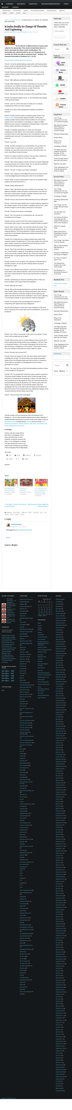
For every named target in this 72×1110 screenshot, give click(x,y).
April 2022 (58, 721)
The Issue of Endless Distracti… (11, 620)
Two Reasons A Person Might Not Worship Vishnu (37, 505)
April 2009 (58, 1086)
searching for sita (24, 918)
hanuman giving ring (25, 723)
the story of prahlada (25, 966)
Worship (9, 4)
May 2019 (58, 804)
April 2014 (58, 947)
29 (20, 873)
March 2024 (59, 667)
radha (21, 857)
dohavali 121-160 (24, 654)
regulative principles (25, 901)
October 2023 (59, 679)
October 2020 (59, 764)
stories (18, 13)
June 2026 (58, 604)
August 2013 (59, 966)
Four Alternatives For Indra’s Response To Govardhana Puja (41, 490)
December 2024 (60, 646)
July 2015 (58, 912)
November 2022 (60, 705)
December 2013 (60, 956)
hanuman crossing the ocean (27, 708)
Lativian (13, 649)
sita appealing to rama (25, 927)
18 (39, 611)
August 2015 (59, 909)
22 (49, 611)
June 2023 (58, 688)
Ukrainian (10, 660)
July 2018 (58, 827)
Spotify (62, 85)
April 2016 (58, 891)
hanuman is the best (25, 725)
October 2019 (59, 792)
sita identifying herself (25, 933)
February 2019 (59, 811)
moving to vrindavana (25, 825)
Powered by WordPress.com (8, 1098)
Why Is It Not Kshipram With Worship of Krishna (61, 247)
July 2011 (58, 1025)
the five (21, 956)
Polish (8, 653)
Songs (66, 4)
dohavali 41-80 (23, 659)
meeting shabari (24, 815)
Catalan (4, 637)
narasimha (22, 830)
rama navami (23, 864)
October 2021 (59, 735)
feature (21, 680)
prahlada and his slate (25, 839)
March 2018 (59, 837)
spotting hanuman (24, 940)
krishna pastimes (51, 10)
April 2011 (58, 1032)
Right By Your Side (60, 164)
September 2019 (60, 794)
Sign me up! (59, 36)
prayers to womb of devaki (26, 846)
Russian (4, 657)
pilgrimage (22, 837)
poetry (22, 514)
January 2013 (59, 982)
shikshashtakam (24, 920)
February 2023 (59, 698)
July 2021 (58, 743)
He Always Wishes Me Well (61, 200)
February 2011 (59, 1036)
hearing (21, 749)
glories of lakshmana (25, 694)
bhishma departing (24, 606)
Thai (3, 660)
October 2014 (59, 933)
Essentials (33, 4)
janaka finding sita (24, 763)
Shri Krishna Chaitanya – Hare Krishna (44, 689)
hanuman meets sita (25, 727)
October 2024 (59, 651)
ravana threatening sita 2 (26, 892)
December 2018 (60, 815)
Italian (14, 648)
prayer (21, 844)
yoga (24, 13)
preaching (22, 850)
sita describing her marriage (27, 929)
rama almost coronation (26, 862)
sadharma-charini (24, 913)
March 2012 (59, 1006)
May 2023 (58, 691)
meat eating (23, 811)
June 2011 (58, 1027)
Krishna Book (58, 137)
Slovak (12, 657)
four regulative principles (37, 10)
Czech (3, 641)
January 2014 (59, 954)
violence (22, 982)
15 (49, 608)
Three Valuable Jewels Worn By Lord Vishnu (61, 159)
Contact (15, 7)
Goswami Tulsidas (42, 647)
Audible (62, 99)
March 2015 (59, 921)
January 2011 (59, 1039)
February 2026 (59, 613)
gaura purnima (23, 689)
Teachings (21, 4)
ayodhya (22, 878)
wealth (21, 989)
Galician (8, 644)
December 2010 (60, 1041)
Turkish (6, 660)
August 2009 (59, 1079)
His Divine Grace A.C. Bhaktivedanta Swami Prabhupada (43, 643)
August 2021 (59, 740)
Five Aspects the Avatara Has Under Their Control (60, 265)
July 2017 (58, 855)
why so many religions (25, 991)
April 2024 (58, 665)
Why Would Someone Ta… (10, 599)
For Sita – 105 (8, 678)
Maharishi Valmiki (42, 652)
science (12, 13)
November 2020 (60, 761)
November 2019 (60, 790)
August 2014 (59, 938)
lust (21, 801)
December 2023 (60, 674)
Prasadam (40, 659)
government (23, 704)
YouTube (61, 93)
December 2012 (60, 985)
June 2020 (58, 773)
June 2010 (58, 1055)
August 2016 (59, 881)
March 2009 (59, 1088)
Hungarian (4, 648)
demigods (36, 512)
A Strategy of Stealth (60, 146)
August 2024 (59, 656)
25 (39, 613)
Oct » (45, 615)
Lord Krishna (41, 634)
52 (20, 875)
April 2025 (58, 637)
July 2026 (58, 601)
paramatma (22, 832)
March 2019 (59, 808)
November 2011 (60, 1015)
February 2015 (59, 924)
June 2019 (58, 801)
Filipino (8, 642)
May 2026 (58, 606)
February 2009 (59, 1090)
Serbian (8, 657)
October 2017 (59, 848)
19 (41, 611)
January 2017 (59, 869)
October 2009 (59, 1074)
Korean (8, 649)
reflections (22, 899)
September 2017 (60, 851)
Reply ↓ (8, 537)
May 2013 (58, 973)
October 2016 (59, 877)
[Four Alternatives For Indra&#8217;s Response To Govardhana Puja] (41, 482)
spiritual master (23, 938)
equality (26, 10)
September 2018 (60, 822)
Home (7, 20)
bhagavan (22, 604)
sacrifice (22, 910)
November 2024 (60, 648)
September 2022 (60, 710)
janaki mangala (23, 765)
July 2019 (58, 799)
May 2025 (58, 634)
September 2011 (60, 1020)
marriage (22, 806)
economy (22, 666)
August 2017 (59, 853)
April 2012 (58, 1003)
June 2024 (58, 660)
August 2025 (59, 627)
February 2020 (59, 782)
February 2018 (59, 839)
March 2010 (59, 1062)
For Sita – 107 (8, 673)
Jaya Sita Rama (42, 697)
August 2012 (59, 994)
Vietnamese (5, 662)
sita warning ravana (24, 936)
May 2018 (58, 832)
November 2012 (60, 987)
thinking (22, 973)
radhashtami (23, 859)
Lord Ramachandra (42, 637)
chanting (29, 421)
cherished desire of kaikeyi (26, 618)
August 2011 (59, 1022)
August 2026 (59, 599)
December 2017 (60, 844)
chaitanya (22, 609)
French (3, 644)
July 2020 (58, 771)
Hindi (10, 646)
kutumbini (22, 788)
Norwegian (4, 653)
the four (22, 958)
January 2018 (59, 841)
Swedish (13, 658)
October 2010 (59, 1046)
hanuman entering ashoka (26, 716)
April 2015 (58, 919)
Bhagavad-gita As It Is (43, 677)
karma (21, 770)
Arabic (8, 635)
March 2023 (59, 695)
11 (39, 608)
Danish (7, 641)
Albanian (4, 635)
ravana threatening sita (25, 890)
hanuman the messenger (26, 745)
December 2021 (60, 731)
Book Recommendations (50, 4)
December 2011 (60, 1013)
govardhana (23, 701)
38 (20, 887)
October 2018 (59, 820)
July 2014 (58, 940)
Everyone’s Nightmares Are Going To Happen (61, 253)
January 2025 (59, 644)
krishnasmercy (12, 32)
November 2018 (60, 818)
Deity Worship (41, 668)
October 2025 (59, 623)
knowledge (22, 777)
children (22, 622)
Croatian (14, 639)
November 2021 (60, 733)
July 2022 (58, 714)
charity (21, 616)
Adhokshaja (10, 602)
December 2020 (60, 759)
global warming (23, 692)
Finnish (12, 642)
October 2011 (59, 1018)
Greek (3, 646)
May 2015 (58, 916)
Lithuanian (4, 651)
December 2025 (60, 618)
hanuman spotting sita (25, 740)
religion (4, 13)
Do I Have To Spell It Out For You (60, 259)
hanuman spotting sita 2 (26, 742)
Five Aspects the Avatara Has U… (11, 610)
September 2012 (60, 992)
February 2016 (59, 895)
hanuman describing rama (26, 712)
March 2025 (59, 639)
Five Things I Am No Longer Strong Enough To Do (61, 206)
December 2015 (60, 900)
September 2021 (60, 738)
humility (22, 758)
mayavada (22, 808)
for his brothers (23, 682)
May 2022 (58, 719)
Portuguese (4, 655)
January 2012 (59, 1011)
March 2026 (59, 611)
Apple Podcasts (61, 63)
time (21, 975)
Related (5, 7)
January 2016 (59, 898)
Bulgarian (12, 635)
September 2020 (60, 766)
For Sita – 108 (8, 671)
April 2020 (58, 778)
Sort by (56, 371)
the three (22, 968)
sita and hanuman (24, 925)
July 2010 (58, 1053)
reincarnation (23, 903)
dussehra (22, 664)
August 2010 (59, 1050)
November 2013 (60, 959)
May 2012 (58, 1001)
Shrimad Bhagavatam (43, 682)
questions (62, 10)
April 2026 (58, 609)
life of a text (23, 797)
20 (44, 611)
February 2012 (59, 1008)
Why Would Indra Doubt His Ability (10, 489)
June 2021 (58, 745)
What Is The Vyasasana (57, 142)
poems (17, 514)
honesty (22, 756)
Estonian (4, 642)
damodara (22, 634)
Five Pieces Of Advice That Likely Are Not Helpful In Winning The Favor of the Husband (61, 220)
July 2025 (58, 630)
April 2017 (58, 862)
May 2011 (58, 1029)
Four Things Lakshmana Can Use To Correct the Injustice (61, 120)
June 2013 (58, 971)
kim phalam (23, 772)
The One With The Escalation (59, 213)
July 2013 (58, 968)
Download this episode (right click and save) (18, 60)
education (22, 668)
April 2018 (58, 834)
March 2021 (59, 752)
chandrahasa (23, 611)
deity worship (23, 636)
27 (44, 613)
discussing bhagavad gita (26, 643)
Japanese (4, 649)
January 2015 (59, 926)
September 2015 (60, 907)
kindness (22, 775)
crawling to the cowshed (26, 629)
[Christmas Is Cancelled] (26, 482)
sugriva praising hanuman (26, 945)
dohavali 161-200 (24, 656)
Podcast (40, 630)
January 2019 (59, 813)
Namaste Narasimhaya (61, 134)
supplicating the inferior (25, 949)
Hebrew (7, 646)
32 (20, 885)
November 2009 (60, 1072)
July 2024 (58, 658)
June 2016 (58, 886)
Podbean (61, 80)
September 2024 (60, 653)
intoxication (22, 760)
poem (11, 514)
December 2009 (60, 1069)
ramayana (22, 867)
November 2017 (60, 846)
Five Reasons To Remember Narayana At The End (60, 272)
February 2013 (59, 980)
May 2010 (58, 1058)
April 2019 (58, 806)
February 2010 (59, 1065)
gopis (21, 699)
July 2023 (58, 686)
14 (47, 608)
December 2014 (60, 928)
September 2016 (60, 879)
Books (39, 623)
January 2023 (59, 700)
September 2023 (60, 681)
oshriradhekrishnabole (25, 530)
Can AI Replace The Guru (11, 615)
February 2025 (59, 641)
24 (20, 871)
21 (47, 611)
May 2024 (58, 663)
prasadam (22, 841)
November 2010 (60, 1043)
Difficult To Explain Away (60, 227)
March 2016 (59, 893)
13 (44, 608)
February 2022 (59, 726)
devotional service (10, 421)
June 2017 (58, 858)
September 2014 (60, 935)
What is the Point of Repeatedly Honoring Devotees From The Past (60, 234)
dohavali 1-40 (23, 652)
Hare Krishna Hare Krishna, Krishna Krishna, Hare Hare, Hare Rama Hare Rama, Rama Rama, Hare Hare (26, 423)
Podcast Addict (62, 106)
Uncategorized (23, 977)
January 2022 (59, 728)
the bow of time (24, 954)
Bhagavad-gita (9, 118)
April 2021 (58, 750)
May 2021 (58, 747)
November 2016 (60, 874)
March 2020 (59, 780)
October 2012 (59, 989)
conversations (17, 10)
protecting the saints (25, 852)
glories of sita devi (24, 696)
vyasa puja (22, 987)
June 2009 (58, 1083)
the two (21, 970)
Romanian (10, 655)
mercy (21, 820)
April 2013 (58, 975)
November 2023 (60, 677)
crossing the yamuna (25, 631)
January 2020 (59, 785)
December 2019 (60, 787)
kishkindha (22, 883)
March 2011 (59, 1034)
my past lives (23, 827)
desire (21, 638)
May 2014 (58, 945)
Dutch (10, 641)
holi (21, 751)
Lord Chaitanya (41, 639)
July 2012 (58, 996)
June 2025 (58, 632)
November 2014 (60, 931)
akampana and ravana (25, 599)
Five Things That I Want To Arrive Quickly (61, 241)
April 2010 (58, 1060)
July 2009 (58, 1081)
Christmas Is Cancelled (23, 489)
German (12, 644)
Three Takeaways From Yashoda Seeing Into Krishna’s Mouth (61, 169)
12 (41, 608)
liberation (22, 794)
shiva (21, 922)
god (41, 512)
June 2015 (58, 914)
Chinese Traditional (6, 639)
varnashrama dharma (25, 980)
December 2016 (60, 872)
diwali (21, 649)
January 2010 (59, 1067)
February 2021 (59, 754)
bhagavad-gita (6, 10)
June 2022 (58, 717)
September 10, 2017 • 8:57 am (19, 526)
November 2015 (60, 902)
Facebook (57, 354)
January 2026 (59, 616)
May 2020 (58, 775)
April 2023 (58, 693)
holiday (21, 753)
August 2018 (59, 825)
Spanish (9, 658)
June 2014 (58, 942)
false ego (22, 673)
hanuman (22, 706)
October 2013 (59, 961)
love (21, 799)
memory (22, 818)
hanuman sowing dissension (27, 736)
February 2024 (59, 670)
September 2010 (60, 1048)
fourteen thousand (24, 687)
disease (22, 647)
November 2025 (60, 620)
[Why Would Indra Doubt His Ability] (11, 482)
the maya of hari (24, 963)
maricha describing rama (26, 804)
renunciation (23, 908)
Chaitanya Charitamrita (43, 684)
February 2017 (59, 867)
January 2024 (59, 672)
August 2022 (59, 712)
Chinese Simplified (10, 637)
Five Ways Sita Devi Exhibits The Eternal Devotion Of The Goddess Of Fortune (60, 152)
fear (21, 678)
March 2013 (59, 978)
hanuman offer (23, 730)
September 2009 (60, 1076)
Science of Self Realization (44, 675)
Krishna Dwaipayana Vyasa (44, 649)
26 (41, 613)
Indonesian (10, 648)
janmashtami (23, 768)
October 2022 (59, 707)
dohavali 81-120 (24, 661)
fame (21, 675)
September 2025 (60, 625)
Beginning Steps (42, 656)
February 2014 (59, 952)
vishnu (21, 984)
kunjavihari (22, 786)
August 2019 (59, 797)
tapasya (22, 951)
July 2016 (58, 884)
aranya (21, 869)
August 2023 (59, 684)
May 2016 (58, 888)
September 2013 (60, 964)
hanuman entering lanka (26, 720)
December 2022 (60, 703)
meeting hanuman (24, 813)
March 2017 (59, 865)
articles (29, 512)
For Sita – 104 (8, 681)
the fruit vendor (23, 961)
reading (21, 896)
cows (21, 627)
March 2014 (59, 949)
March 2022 (59, 724)
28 (47, 613)
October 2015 (59, 905)
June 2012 (58, 999)
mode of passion (24, 823)
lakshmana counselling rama (27, 790)
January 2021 (59, 757)
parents (21, 834)
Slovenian (4, 658)
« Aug (40, 615)
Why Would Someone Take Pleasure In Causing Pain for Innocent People (61, 127)
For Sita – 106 (8, 676)
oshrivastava (16, 524)
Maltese (9, 651)
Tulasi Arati (40, 693)
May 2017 (58, 860)
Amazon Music (62, 71)
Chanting (40, 661)
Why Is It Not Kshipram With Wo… (11, 605)
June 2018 (58, 829)
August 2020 (59, 768)
